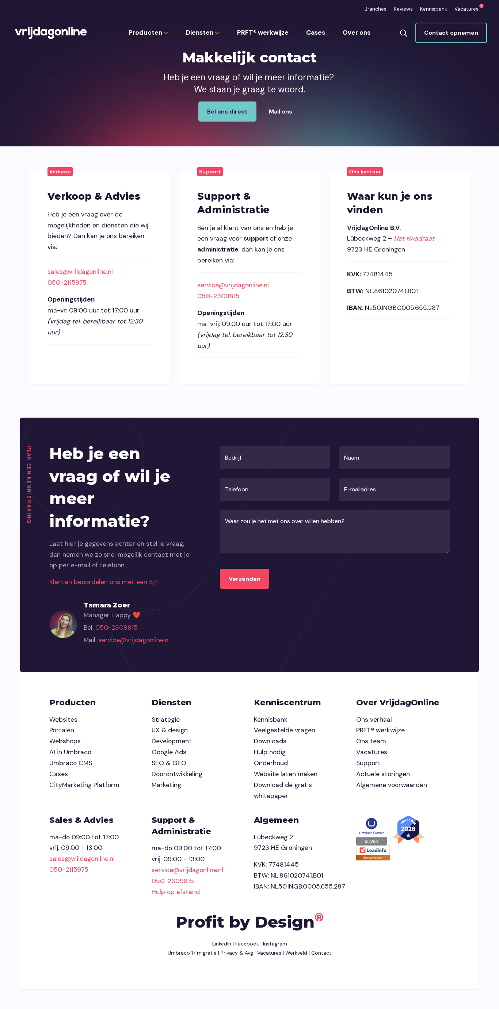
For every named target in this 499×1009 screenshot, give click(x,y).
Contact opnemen (451, 33)
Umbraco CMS (70, 763)
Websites (63, 719)
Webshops (65, 741)
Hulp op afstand (176, 892)
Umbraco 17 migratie (192, 952)
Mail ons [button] (280, 111)
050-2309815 (218, 296)
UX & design (170, 730)
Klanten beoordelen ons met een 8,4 (104, 582)
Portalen (61, 730)
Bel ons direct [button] (227, 111)
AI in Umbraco (70, 752)
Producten (146, 32)
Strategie (166, 719)
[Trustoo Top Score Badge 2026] (409, 829)
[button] (403, 33)
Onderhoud (271, 763)
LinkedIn (221, 943)
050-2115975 (67, 283)
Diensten (200, 32)
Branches (375, 8)
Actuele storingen (383, 774)
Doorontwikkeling (177, 774)
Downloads (270, 741)
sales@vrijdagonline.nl (80, 272)
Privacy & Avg (236, 952)
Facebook (247, 943)
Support (368, 763)
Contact (321, 952)
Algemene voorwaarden (391, 785)
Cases (315, 32)
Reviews (403, 8)
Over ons (356, 32)
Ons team (371, 741)
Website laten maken (285, 774)
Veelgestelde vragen (284, 730)
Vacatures (466, 8)
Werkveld (296, 952)
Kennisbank (433, 8)
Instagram (275, 943)
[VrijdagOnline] (50, 33)
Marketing (166, 785)
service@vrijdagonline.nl (233, 285)
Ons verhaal (374, 719)
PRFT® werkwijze (263, 32)
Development (172, 741)
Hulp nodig (270, 752)
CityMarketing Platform (84, 785)
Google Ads (169, 752)
